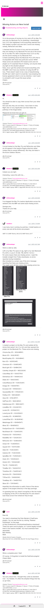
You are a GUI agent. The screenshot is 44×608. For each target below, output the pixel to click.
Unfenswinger (10, 35)
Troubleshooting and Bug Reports (16, 28)
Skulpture (9, 95)
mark (8, 512)
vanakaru (9, 223)
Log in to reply (36, 28)
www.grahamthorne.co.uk (20, 123)
